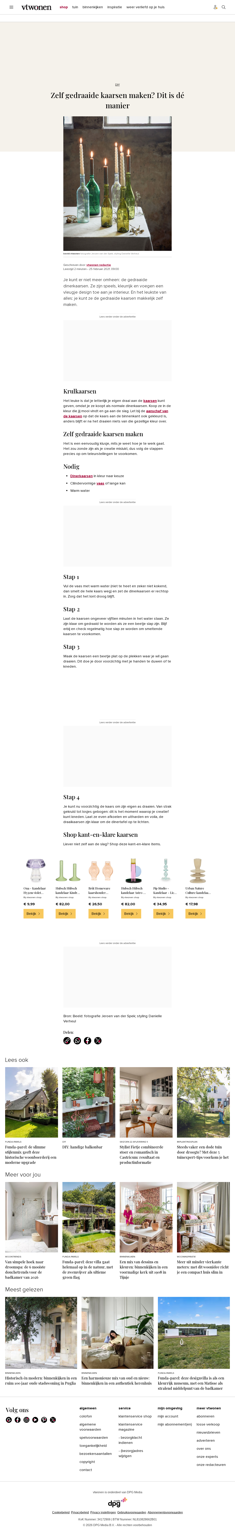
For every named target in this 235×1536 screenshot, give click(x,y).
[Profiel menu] (215, 7)
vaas (100, 483)
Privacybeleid (80, 1512)
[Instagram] (26, 1420)
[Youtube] (35, 1420)
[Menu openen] (11, 7)
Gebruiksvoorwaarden (131, 1512)
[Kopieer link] (67, 1040)
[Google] (9, 1420)
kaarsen (150, 401)
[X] (53, 1420)
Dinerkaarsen (81, 476)
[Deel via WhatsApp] (77, 1040)
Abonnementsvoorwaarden (165, 1512)
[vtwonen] (36, 7)
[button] (103, 1512)
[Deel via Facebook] (87, 1040)
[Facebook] (18, 1420)
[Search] (223, 7)
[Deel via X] (98, 1040)
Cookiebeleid (61, 1512)
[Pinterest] (44, 1420)
